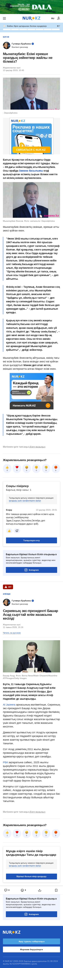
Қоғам (6, 37)
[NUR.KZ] (31, 18)
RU (52, 18)
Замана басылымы (31, 170)
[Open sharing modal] (40, 890)
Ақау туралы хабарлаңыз (32, 941)
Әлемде (7, 594)
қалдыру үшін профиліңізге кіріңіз (25, 500)
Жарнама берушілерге (31, 949)
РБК (6, 762)
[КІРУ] (59, 18)
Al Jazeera (9, 704)
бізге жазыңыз (37, 447)
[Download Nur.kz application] (31, 7)
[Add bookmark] (56, 890)
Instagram (34, 570)
